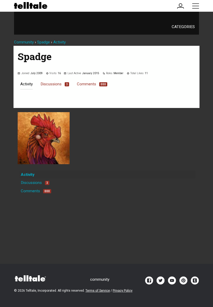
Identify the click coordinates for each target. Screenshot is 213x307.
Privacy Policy (122, 290)
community (99, 279)
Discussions (54, 84)
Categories (183, 26)
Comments (91, 84)
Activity (26, 84)
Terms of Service (97, 290)
